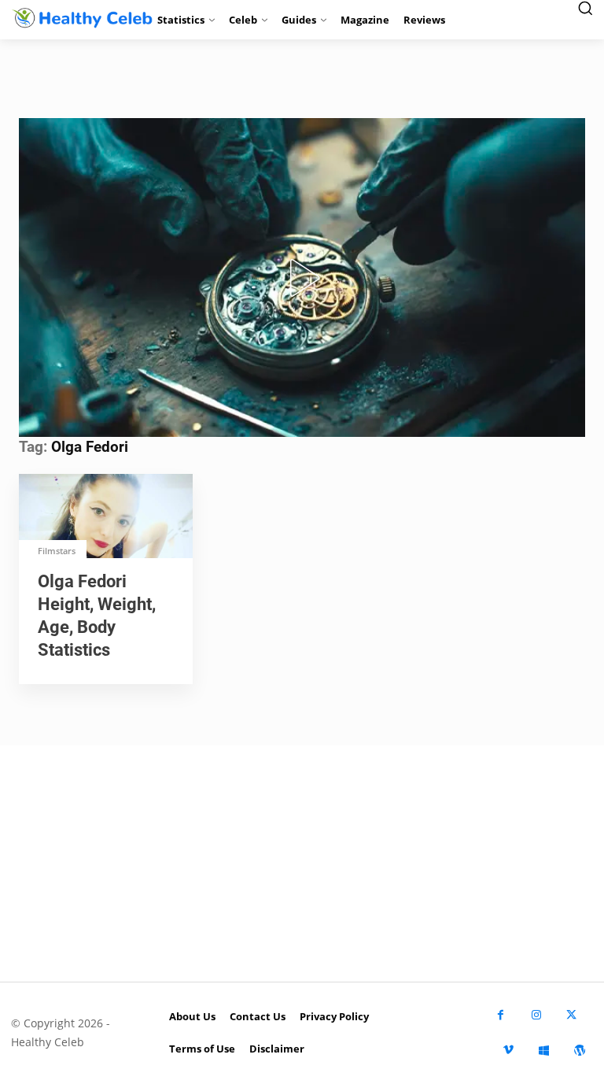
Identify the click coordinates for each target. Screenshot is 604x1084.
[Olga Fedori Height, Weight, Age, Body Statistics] (106, 517)
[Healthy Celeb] (75, 17)
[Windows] (544, 1050)
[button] (302, 278)
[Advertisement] (302, 863)
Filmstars (57, 551)
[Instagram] (536, 1015)
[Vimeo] (508, 1050)
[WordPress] (579, 1050)
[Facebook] (500, 1015)
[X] (571, 1015)
